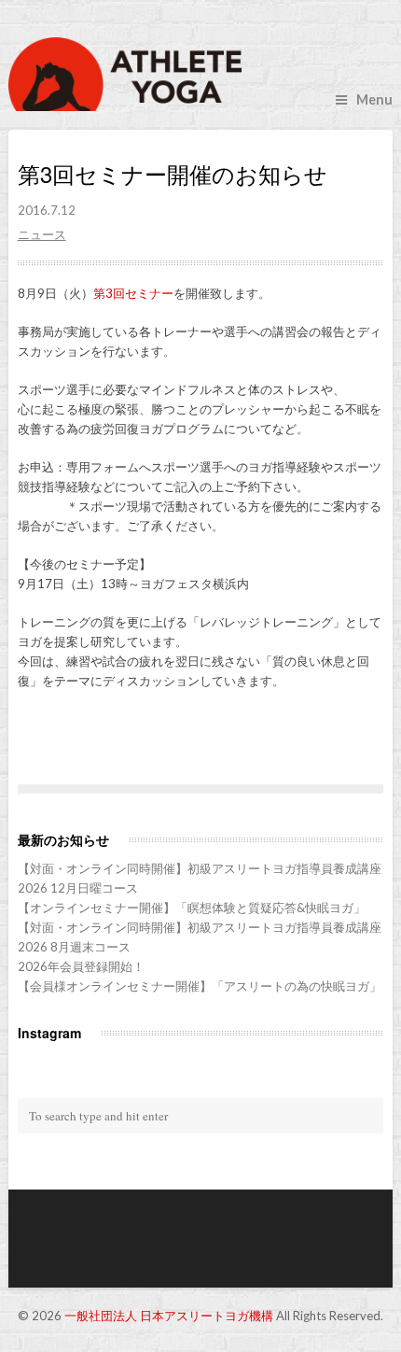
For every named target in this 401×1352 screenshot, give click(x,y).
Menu (374, 99)
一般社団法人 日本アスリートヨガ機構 (168, 1315)
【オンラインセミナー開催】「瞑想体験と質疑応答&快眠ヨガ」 (192, 907)
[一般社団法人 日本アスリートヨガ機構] (201, 74)
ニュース (42, 234)
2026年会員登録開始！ (81, 966)
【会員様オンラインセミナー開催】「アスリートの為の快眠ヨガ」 (199, 986)
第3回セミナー (133, 293)
